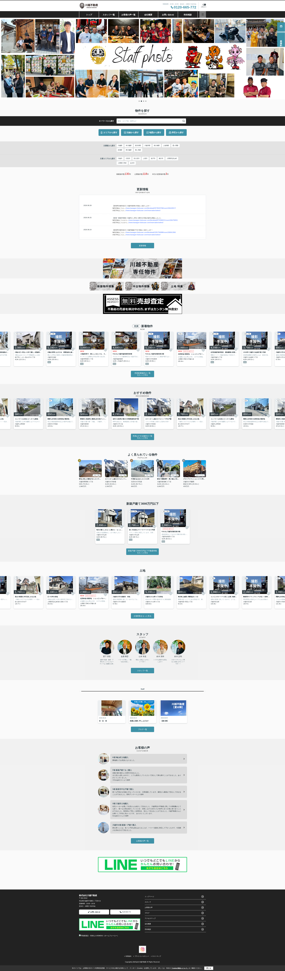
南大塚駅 (157, 145)
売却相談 (188, 15)
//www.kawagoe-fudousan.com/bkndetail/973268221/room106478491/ (153, 220)
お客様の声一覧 (128, 15)
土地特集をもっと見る (142, 616)
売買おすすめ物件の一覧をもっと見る (142, 437)
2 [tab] (141, 101)
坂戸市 (153, 158)
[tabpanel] (142, 58)
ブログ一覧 (142, 729)
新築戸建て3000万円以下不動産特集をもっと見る (142, 552)
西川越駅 (129, 150)
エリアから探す (110, 132)
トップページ (149, 896)
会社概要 (148, 15)
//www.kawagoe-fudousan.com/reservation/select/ (143, 210)
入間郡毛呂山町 (172, 158)
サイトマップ (156, 956)
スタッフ (148, 902)
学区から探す (178, 132)
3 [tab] (143, 101)
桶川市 (161, 158)
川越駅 (120, 145)
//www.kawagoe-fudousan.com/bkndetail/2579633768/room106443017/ (151, 208)
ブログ (147, 913)
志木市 (132, 163)
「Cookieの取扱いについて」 (180, 968)
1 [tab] (139, 101)
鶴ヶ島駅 (138, 150)
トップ (89, 15)
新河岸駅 (138, 145)
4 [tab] (145, 101)
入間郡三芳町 (122, 163)
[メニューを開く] (203, 14)
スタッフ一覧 (109, 15)
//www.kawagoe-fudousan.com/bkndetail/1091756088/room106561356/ (151, 232)
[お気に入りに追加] (7, 349)
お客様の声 (149, 907)
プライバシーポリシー (142, 956)
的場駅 (120, 150)
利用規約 (128, 956)
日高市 (128, 158)
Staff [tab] (142, 689)
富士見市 (136, 158)
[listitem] (93, 349)
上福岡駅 (166, 145)
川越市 (120, 158)
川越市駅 (147, 145)
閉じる (208, 968)
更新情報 (142, 246)
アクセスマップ (150, 918)
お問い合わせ (168, 15)
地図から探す (155, 132)
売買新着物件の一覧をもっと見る (142, 374)
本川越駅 (129, 145)
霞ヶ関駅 (175, 145)
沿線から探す (133, 132)
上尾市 (145, 158)
